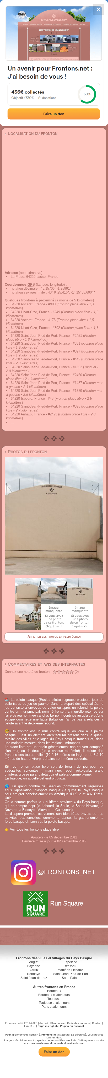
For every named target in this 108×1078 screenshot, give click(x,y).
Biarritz (34, 970)
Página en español (72, 1026)
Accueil (43, 1023)
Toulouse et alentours (54, 1003)
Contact (96, 1023)
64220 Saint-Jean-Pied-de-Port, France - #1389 (46, 391)
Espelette (70, 962)
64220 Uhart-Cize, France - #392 (35, 328)
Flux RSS (29, 1026)
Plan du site (57, 1023)
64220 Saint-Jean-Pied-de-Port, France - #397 (45, 351)
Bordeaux (54, 991)
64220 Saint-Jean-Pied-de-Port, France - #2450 (46, 375)
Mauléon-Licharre (70, 970)
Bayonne (33, 966)
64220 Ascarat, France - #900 (33, 304)
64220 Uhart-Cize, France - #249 (35, 312)
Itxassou (70, 966)
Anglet (33, 962)
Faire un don (54, 1052)
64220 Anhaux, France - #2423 (34, 414)
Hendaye (33, 974)
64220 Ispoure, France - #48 (32, 398)
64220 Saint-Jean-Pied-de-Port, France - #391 (45, 343)
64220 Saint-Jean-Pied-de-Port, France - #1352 (46, 367)
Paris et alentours (54, 1007)
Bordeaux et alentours (54, 995)
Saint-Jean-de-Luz (33, 978)
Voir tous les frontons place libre (34, 829)
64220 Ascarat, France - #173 (33, 320)
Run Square (66, 903)
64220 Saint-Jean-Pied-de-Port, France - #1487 (46, 383)
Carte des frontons (78, 1023)
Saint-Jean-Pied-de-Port (70, 974)
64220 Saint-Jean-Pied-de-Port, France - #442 (45, 359)
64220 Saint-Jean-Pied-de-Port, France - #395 (45, 406)
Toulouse (54, 999)
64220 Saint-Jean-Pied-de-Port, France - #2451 (46, 336)
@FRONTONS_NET (66, 871)
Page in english (48, 1026)
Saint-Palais (70, 978)
